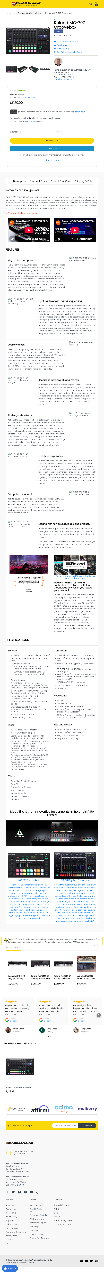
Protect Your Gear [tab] (60, 181)
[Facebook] (7, 1193)
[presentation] (94, 945)
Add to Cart (53, 140)
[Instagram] (19, 1193)
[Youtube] (31, 1193)
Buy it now (52, 148)
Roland (57, 19)
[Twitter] (13, 1193)
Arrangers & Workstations (29, 13)
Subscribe (87, 1125)
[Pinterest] (25, 1193)
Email (56, 79)
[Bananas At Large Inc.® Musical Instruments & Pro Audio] (26, 4)
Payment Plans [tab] (38, 181)
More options (66, 79)
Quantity (14, 132)
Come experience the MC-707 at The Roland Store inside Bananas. (75, 577)
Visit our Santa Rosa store (17, 1176)
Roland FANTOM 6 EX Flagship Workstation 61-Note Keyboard (40, 978)
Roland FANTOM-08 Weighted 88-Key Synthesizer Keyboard (16, 980)
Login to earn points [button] (52, 160)
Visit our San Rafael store (17, 1163)
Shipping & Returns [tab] (85, 181)
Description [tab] (19, 181)
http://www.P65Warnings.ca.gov (76, 942)
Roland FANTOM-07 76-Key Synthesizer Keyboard (62, 978)
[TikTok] (37, 1193)
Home (8, 13)
